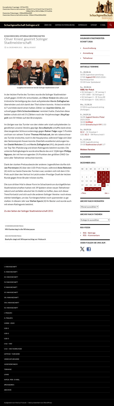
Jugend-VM (91, 77)
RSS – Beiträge (89, 233)
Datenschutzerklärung (65, 25)
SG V (82, 132)
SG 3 (87, 134)
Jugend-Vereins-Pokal (95, 117)
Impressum (82, 25)
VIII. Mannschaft (11, 303)
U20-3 (6, 338)
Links (6, 374)
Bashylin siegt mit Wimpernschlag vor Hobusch (25, 237)
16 (99, 181)
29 (95, 189)
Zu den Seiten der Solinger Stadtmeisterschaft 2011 (28, 211)
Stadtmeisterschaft (94, 144)
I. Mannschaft (10, 267)
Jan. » (107, 193)
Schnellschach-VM (94, 124)
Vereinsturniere (11, 359)
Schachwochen (11, 36)
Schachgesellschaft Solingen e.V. (22, 24)
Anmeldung (88, 53)
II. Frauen (8, 318)
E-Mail (103, 25)
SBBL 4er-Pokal (87, 89)
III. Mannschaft (11, 277)
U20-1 (6, 328)
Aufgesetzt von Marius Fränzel (15, 403)
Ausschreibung (89, 48)
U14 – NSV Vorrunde (13, 349)
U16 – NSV (8, 344)
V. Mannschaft (10, 287)
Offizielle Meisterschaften (32, 36)
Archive (7, 390)
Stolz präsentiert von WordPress (40, 403)
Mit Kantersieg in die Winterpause (20, 227)
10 (103, 177)
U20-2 (6, 333)
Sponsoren (9, 385)
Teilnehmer (88, 58)
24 (103, 185)
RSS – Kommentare (91, 235)
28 (91, 189)
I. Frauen (8, 313)
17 (103, 181)
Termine (8, 369)
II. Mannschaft (10, 272)
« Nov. (83, 193)
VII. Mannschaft (11, 297)
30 (99, 189)
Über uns (47, 25)
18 (107, 181)
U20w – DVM (9, 323)
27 (87, 189)
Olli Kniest (31, 47)
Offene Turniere (12, 354)
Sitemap (94, 25)
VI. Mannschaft (11, 292)
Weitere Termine (87, 149)
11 (107, 177)
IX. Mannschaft (11, 308)
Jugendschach (11, 364)
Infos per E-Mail (11, 380)
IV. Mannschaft (11, 282)
